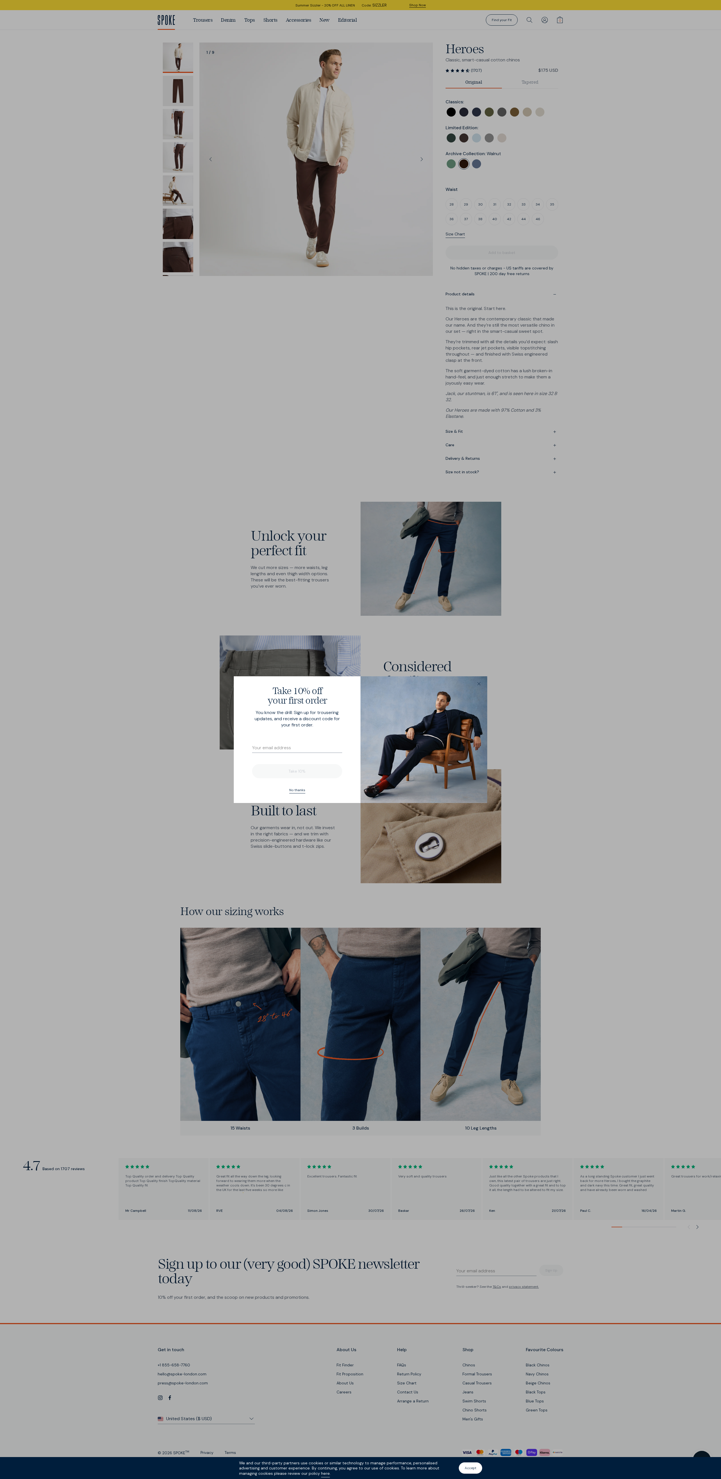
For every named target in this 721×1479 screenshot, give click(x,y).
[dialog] (360, 739)
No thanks (297, 790)
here (325, 1473)
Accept (470, 1468)
